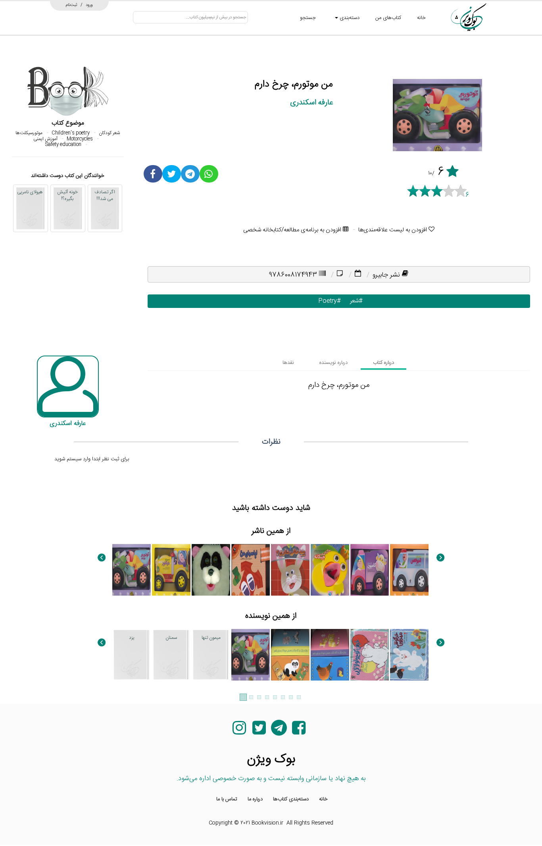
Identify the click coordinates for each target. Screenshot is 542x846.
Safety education (63, 144)
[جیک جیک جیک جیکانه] (330, 570)
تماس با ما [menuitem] (226, 799)
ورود (89, 4)
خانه (421, 17)
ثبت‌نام (71, 4)
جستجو (308, 17)
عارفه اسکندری (311, 102)
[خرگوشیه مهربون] (409, 655)
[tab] (383, 363)
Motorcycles (80, 139)
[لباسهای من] (250, 570)
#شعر (354, 301)
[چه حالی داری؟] (290, 570)
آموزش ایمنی (45, 139)
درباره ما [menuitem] (255, 799)
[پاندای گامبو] (211, 570)
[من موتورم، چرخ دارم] (131, 570)
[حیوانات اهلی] (290, 655)
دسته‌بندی (348, 17)
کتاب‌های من (388, 17)
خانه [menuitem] (323, 799)
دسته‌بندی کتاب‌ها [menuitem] (291, 799)
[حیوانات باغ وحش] (330, 655)
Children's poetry (71, 133)
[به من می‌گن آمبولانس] (409, 570)
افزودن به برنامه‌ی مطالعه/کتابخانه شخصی (293, 230)
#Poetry (327, 301)
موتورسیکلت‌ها (28, 133)
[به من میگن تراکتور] (171, 570)
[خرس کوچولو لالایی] (369, 655)
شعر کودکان (109, 133)
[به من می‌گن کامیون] (369, 570)
